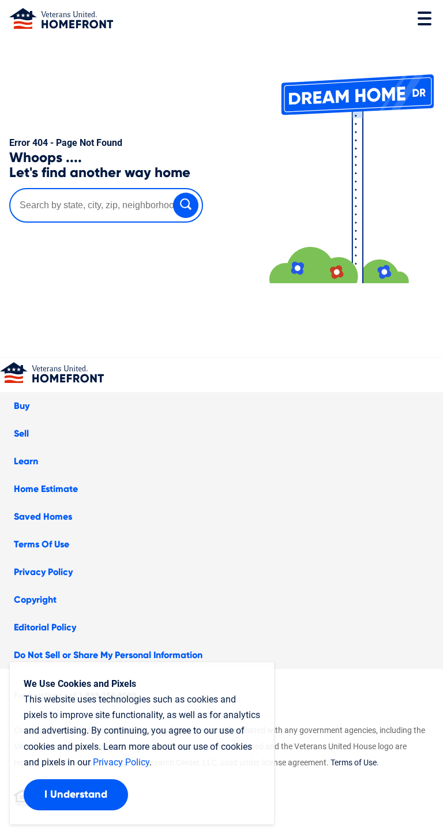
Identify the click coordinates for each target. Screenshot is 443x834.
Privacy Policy (43, 572)
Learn (26, 461)
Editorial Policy (45, 627)
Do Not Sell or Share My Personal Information (108, 655)
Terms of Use (354, 762)
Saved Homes (43, 516)
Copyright (35, 599)
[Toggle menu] (424, 18)
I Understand (75, 795)
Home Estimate (46, 489)
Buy (21, 406)
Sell (21, 433)
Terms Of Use (41, 544)
